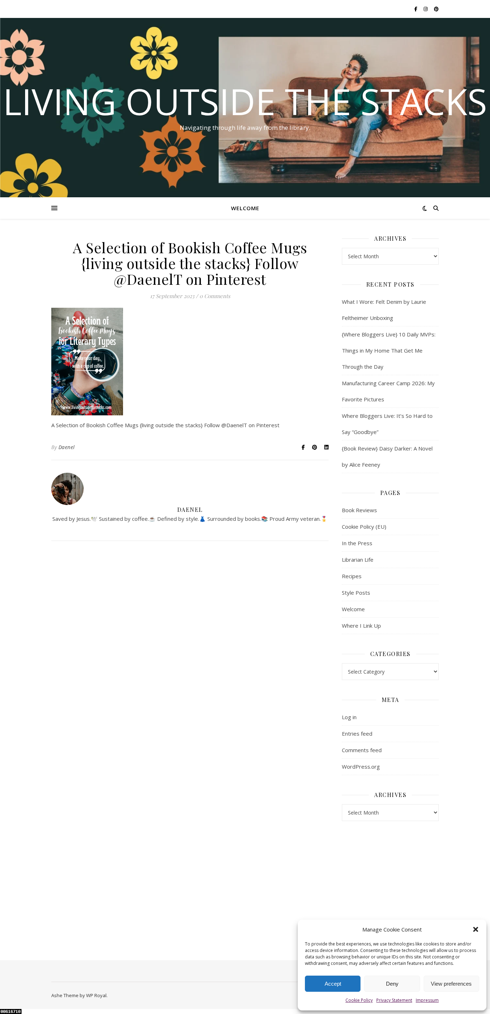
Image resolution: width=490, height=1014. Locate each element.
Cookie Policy (359, 1000)
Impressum (427, 1000)
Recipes (352, 576)
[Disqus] (190, 650)
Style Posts (356, 592)
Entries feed (357, 733)
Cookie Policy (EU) (364, 526)
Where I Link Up (361, 625)
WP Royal (96, 995)
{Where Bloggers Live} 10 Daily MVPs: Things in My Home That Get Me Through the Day (388, 350)
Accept (333, 984)
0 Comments (214, 296)
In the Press (357, 543)
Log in (349, 717)
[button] (475, 929)
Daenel (66, 447)
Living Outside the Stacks (245, 101)
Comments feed (362, 750)
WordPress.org (361, 766)
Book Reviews (359, 510)
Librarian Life (357, 559)
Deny (392, 984)
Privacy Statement (394, 1000)
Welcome (245, 208)
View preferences (451, 984)
